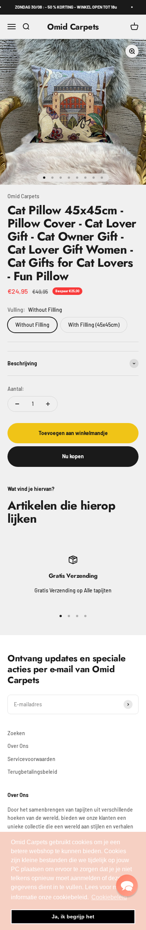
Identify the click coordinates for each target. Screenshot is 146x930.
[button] (127, 885)
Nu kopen (73, 456)
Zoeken (16, 733)
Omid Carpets (23, 196)
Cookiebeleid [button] (109, 897)
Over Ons (17, 746)
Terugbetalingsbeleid (32, 772)
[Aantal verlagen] (17, 403)
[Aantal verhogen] (48, 403)
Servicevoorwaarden (31, 759)
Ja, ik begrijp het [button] (73, 917)
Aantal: (15, 389)
